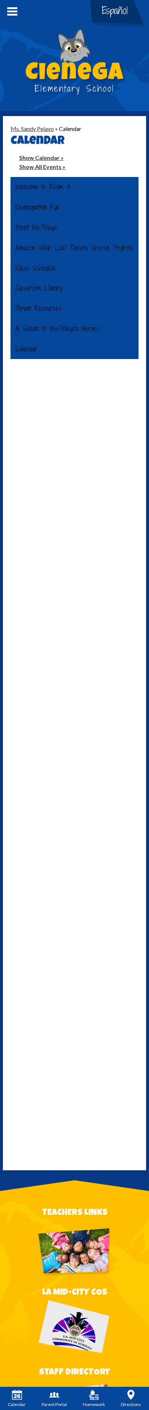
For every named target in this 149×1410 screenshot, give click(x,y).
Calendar (17, 1404)
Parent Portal (54, 1404)
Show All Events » (42, 166)
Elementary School (74, 79)
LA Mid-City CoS (74, 1293)
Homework (94, 1404)
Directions (131, 1404)
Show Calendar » (41, 157)
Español (115, 10)
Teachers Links (74, 1213)
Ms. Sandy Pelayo (32, 128)
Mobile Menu (12, 11)
